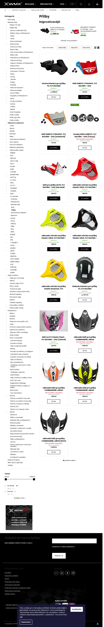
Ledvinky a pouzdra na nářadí (20, 357)
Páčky (12, 36)
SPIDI (12, 194)
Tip (9, 494)
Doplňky (12, 316)
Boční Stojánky (15, 112)
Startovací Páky (15, 47)
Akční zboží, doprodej (15, 463)
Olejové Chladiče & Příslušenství (21, 63)
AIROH (12, 251)
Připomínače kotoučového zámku (22, 434)
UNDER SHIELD (14, 262)
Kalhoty (13, 224)
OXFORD (13, 172)
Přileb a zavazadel (16, 417)
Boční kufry (14, 390)
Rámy (12, 98)
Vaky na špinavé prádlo (18, 346)
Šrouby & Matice (16, 101)
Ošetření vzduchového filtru (20, 292)
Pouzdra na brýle (16, 343)
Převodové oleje (15, 297)
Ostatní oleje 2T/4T (17, 283)
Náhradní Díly (12, 22)
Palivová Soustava (16, 88)
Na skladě (12, 486)
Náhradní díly (15, 205)
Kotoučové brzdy (16, 436)
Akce (10, 489)
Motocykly (11, 20)
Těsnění (13, 79)
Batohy (12, 349)
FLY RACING (14, 196)
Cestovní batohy (16, 341)
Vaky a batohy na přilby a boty (21, 378)
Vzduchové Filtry (16, 60)
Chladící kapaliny (16, 302)
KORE (12, 169)
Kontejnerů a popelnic (18, 457)
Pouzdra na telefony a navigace (21, 351)
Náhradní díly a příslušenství (20, 420)
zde (21, 617)
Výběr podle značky (16, 150)
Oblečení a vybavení (16, 123)
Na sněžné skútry (16, 431)
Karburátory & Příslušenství (19, 58)
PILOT (12, 164)
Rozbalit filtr (19, 498)
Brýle (12, 232)
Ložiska (12, 107)
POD (11, 264)
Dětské (12, 131)
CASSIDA (13, 191)
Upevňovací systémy (17, 330)
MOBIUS (13, 248)
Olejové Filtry (14, 66)
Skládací (13, 454)
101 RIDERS (13, 188)
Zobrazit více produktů (69, 41)
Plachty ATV (14, 407)
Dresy (13, 221)
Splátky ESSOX (10, 594)
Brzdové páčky (15, 423)
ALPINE (12, 273)
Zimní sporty (14, 142)
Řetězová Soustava (17, 69)
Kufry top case (15, 380)
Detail (53, 97)
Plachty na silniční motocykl (20, 398)
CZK (72, 4)
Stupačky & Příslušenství (18, 96)
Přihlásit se (59, 556)
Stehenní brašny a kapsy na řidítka (20, 386)
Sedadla (13, 85)
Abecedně (86, 48)
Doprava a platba (11, 576)
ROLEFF (12, 166)
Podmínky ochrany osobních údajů (17, 588)
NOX (11, 156)
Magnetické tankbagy (18, 383)
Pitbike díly (13, 28)
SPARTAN (13, 267)
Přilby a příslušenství (17, 439)
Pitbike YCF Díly (15, 25)
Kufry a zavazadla (16, 338)
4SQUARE (13, 270)
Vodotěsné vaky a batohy (19, 354)
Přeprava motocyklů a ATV (19, 321)
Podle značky (14, 120)
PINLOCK (13, 158)
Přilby (11, 137)
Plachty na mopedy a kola (19, 409)
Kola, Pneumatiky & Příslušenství (21, 52)
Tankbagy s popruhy (17, 372)
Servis (7, 579)
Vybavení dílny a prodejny (19, 332)
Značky (10, 465)
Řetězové (13, 415)
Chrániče (14, 199)
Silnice (12, 128)
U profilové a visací (17, 452)
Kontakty (8, 572)
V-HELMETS (14, 243)
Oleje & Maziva (13, 275)
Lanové (12, 442)
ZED (11, 237)
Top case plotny (16, 393)
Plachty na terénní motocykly (20, 401)
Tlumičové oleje (15, 289)
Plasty (12, 74)
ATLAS (12, 245)
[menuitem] (30, 4)
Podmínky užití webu (12, 582)
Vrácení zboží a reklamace (15, 608)
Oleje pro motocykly (17, 278)
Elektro (12, 313)
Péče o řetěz (14, 286)
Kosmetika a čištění (17, 305)
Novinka (11, 491)
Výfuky (12, 77)
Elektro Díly (14, 55)
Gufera (12, 104)
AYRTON (13, 177)
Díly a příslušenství (16, 362)
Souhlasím (76, 609)
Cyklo (12, 324)
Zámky (12, 412)
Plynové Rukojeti (16, 41)
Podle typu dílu (15, 117)
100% (12, 183)
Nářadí (12, 109)
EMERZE (12, 153)
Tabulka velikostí (12, 605)
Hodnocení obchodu (12, 591)
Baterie (12, 319)
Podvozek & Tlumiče (17, 71)
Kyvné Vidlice (15, 93)
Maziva (12, 300)
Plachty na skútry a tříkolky (19, 404)
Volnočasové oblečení (17, 139)
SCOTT (12, 185)
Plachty (12, 396)
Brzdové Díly (14, 44)
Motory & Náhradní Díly (18, 30)
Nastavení (26, 622)
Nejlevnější (62, 48)
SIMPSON (13, 256)
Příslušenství (15, 202)
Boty (12, 207)
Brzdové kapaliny (16, 294)
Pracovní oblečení (16, 145)
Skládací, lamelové (16, 425)
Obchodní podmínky (12, 585)
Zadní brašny (14, 375)
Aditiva (12, 281)
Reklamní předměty (17, 147)
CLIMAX (12, 253)
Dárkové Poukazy (14, 460)
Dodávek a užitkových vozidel (20, 428)
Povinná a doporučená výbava (20, 327)
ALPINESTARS (14, 175)
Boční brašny (14, 369)
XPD (11, 240)
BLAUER (12, 234)
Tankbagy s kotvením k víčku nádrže (20, 366)
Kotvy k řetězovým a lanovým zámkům (20, 445)
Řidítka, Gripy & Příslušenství (20, 33)
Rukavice (14, 215)
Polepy (12, 82)
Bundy (13, 218)
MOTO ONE (14, 161)
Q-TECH (13, 180)
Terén (12, 126)
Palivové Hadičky (16, 90)
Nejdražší (74, 48)
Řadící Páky (14, 50)
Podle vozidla (14, 115)
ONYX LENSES (14, 259)
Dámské (13, 134)
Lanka (12, 39)
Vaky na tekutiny (16, 360)
